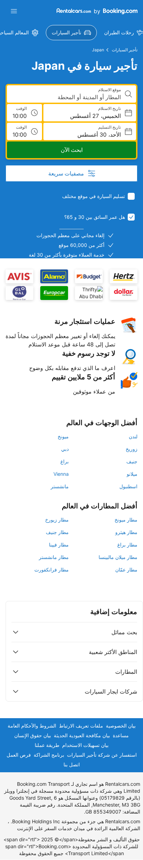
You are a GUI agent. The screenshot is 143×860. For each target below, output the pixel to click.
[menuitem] (71, 32)
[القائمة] (14, 11)
